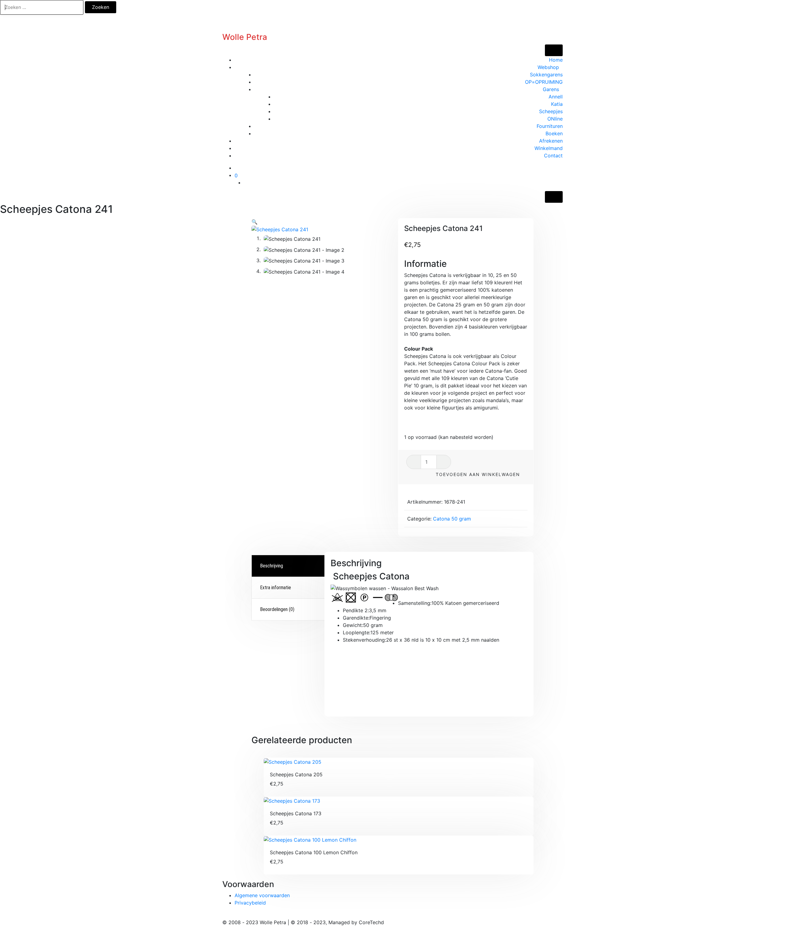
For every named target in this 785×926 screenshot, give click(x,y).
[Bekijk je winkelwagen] (561, 175)
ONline (555, 119)
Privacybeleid (250, 903)
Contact (553, 155)
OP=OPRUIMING (544, 82)
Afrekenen (551, 141)
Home (556, 60)
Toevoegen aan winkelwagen (478, 474)
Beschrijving (271, 566)
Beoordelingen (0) (277, 609)
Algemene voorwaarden (262, 895)
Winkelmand (548, 148)
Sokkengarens (546, 74)
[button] (254, 222)
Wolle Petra (244, 37)
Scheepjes (551, 111)
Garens (551, 89)
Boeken (554, 133)
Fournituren (550, 126)
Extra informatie (275, 587)
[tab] (289, 566)
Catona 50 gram (452, 519)
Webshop (548, 67)
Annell (556, 97)
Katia (557, 104)
